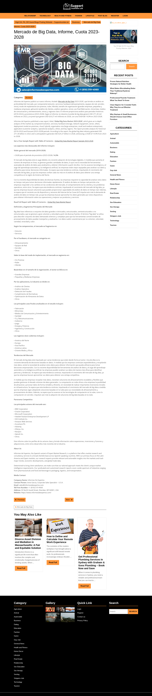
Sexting (113, 211)
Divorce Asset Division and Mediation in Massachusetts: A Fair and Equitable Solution (28, 543)
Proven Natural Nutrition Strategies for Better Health (120, 82)
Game (112, 166)
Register (115, 16)
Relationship (30, 16)
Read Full (22, 569)
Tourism (113, 225)
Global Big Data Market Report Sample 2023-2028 (74, 141)
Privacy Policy (82, 620)
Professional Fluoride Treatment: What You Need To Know (123, 99)
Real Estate (114, 193)
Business (76, 22)
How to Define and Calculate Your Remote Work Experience (60, 539)
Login (125, 16)
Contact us (81, 617)
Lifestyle (90, 16)
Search (123, 60)
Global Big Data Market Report (59, 202)
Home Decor (115, 184)
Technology (45, 16)
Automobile (114, 143)
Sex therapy (114, 207)
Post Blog (102, 16)
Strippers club (115, 216)
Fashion (78, 16)
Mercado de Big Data (66, 101)
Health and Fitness (62, 16)
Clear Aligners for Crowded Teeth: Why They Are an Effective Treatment (123, 107)
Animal (113, 138)
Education (114, 157)
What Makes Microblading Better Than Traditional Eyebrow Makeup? (122, 90)
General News (115, 175)
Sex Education (115, 202)
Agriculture (114, 134)
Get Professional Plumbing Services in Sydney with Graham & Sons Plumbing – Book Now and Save (91, 562)
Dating (112, 152)
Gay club (113, 170)
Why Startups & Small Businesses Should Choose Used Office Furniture (123, 116)
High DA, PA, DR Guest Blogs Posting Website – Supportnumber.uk (42, 22)
